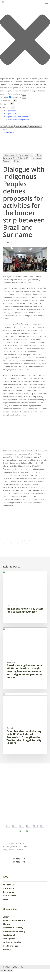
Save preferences (35, 126)
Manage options (9, 110)
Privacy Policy (8, 132)
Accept (3, 126)
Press (5, 899)
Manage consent (6, 970)
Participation (9, 938)
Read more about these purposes (16, 120)
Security (7, 949)
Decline (10, 126)
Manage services (10, 113)
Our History (8, 888)
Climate (6, 924)
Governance (8, 892)
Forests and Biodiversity (14, 931)
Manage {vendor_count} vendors (16, 116)
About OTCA (8, 884)
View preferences (21, 126)
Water (6, 917)
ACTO (9, 631)
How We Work (9, 895)
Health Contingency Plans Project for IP (22, 156)
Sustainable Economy (13, 927)
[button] (25, 40)
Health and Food (10, 946)
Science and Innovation (14, 920)
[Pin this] (27, 541)
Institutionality (10, 935)
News (16, 161)
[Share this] (5, 541)
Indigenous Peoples (15, 574)
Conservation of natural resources (18, 155)
